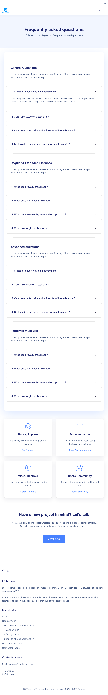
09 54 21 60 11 (9, 674)
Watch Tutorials (28, 491)
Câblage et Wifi (12, 634)
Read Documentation (80, 450)
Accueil (6, 616)
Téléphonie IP (11, 630)
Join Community (80, 491)
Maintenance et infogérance (19, 625)
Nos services (9, 621)
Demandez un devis (12, 643)
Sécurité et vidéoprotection (19, 639)
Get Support (28, 450)
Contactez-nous (11, 648)
